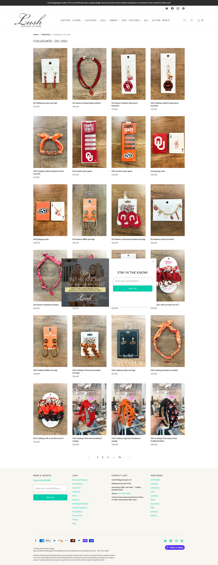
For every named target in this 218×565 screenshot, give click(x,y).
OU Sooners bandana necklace (46, 305)
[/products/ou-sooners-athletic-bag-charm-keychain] (129, 74)
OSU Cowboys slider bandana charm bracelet (48, 172)
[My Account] (191, 20)
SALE (146, 20)
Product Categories (79, 508)
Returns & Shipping (79, 480)
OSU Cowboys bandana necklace (164, 370)
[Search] (184, 20)
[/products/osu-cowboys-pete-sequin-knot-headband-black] (168, 409)
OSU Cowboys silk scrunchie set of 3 (48, 438)
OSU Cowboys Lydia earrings (123, 370)
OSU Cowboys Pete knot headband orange (87, 439)
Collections (90, 20)
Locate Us (76, 492)
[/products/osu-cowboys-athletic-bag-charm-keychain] (168, 74)
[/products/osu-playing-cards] (50, 210)
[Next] (129, 457)
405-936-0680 (123, 493)
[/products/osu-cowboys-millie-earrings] (50, 341)
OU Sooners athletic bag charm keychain (125, 104)
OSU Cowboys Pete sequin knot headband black (164, 439)
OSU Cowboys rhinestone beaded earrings (86, 371)
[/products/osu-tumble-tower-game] (129, 142)
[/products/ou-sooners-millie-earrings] (89, 210)
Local (102, 20)
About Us (75, 500)
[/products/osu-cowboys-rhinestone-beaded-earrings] (89, 341)
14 (120, 457)
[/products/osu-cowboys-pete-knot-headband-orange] (89, 409)
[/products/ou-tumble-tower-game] (89, 142)
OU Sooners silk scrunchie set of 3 (165, 305)
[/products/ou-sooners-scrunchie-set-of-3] (168, 275)
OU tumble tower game (82, 171)
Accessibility (77, 512)
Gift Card (156, 20)
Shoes (124, 20)
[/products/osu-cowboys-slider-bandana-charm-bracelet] (50, 142)
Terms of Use (77, 516)
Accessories (134, 20)
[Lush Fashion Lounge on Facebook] (172, 8)
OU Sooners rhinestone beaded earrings (128, 239)
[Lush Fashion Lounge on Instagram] (178, 8)
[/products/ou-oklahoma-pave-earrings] (50, 74)
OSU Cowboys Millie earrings (45, 370)
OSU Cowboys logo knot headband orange (126, 439)
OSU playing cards (41, 239)
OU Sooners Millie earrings (83, 239)
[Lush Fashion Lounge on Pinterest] (183, 8)
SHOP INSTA (65, 20)
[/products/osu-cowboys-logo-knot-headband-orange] (129, 409)
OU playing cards (158, 171)
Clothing (76, 20)
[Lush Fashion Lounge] (30, 20)
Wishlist (166, 20)
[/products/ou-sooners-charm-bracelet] (168, 210)
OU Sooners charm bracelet (162, 239)
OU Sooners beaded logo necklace (86, 103)
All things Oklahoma (80, 504)
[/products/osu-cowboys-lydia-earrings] (129, 341)
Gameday (113, 20)
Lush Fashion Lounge (46, 548)
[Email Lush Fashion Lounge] (167, 8)
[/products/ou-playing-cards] (168, 142)
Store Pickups (77, 484)
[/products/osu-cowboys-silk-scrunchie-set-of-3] (50, 409)
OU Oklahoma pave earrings (45, 103)
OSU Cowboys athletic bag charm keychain (165, 104)
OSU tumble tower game (122, 171)
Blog (74, 523)
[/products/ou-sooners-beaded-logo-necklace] (89, 74)
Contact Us (76, 488)
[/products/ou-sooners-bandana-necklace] (50, 275)
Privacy (75, 520)
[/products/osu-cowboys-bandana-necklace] (168, 341)
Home (35, 34)
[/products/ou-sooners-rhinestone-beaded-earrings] (129, 210)
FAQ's (74, 496)
